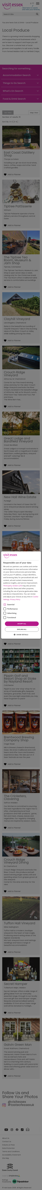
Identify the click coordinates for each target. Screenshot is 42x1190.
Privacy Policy (15, 599)
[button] (21, 634)
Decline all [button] (21, 629)
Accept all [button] (21, 624)
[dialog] (21, 595)
